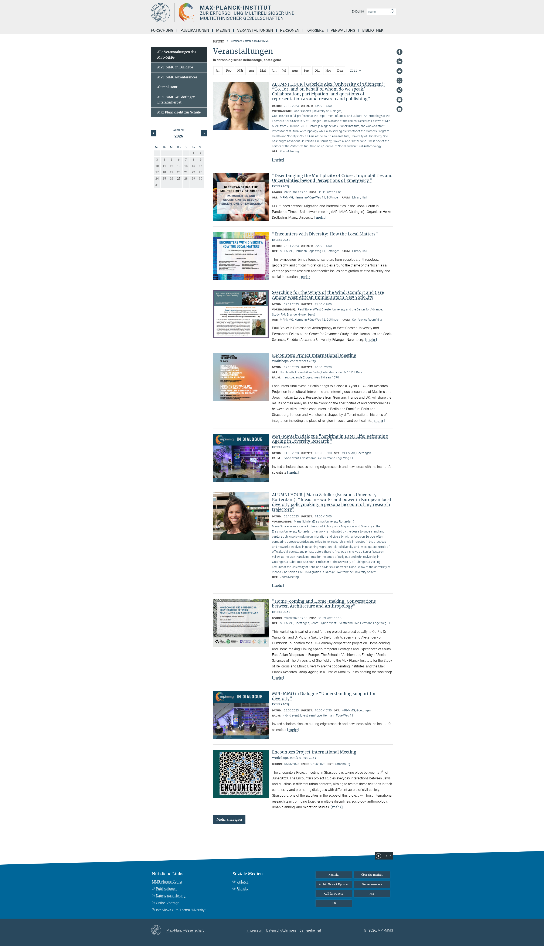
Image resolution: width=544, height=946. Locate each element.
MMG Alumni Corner (167, 881)
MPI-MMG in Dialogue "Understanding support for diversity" (324, 696)
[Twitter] (399, 80)
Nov (329, 70)
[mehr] (278, 160)
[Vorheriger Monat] (204, 133)
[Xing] (399, 90)
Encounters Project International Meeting (314, 355)
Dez (340, 70)
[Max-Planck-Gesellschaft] (158, 930)
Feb (229, 70)
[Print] (399, 109)
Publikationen (166, 889)
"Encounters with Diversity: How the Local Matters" (325, 233)
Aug (295, 70)
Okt (317, 70)
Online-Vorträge (167, 903)
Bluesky (242, 889)
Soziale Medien (248, 873)
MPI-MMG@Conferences (177, 77)
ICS (334, 903)
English (358, 11)
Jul (284, 70)
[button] (229, 819)
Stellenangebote (372, 884)
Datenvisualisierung (171, 896)
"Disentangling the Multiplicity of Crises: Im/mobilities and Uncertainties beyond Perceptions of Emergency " (332, 178)
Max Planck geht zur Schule (179, 112)
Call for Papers (333, 893)
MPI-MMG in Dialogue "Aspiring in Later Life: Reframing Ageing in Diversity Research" (330, 439)
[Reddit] (399, 71)
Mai (263, 70)
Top (387, 856)
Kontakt (334, 874)
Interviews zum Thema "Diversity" (181, 910)
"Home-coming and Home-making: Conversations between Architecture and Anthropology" (324, 604)
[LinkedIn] (399, 61)
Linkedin (243, 881)
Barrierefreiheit (310, 930)
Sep (306, 70)
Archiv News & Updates (333, 884)
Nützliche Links (167, 873)
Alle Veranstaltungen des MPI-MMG (176, 54)
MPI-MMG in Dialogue (175, 67)
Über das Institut (372, 874)
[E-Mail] (399, 99)
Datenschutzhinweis (281, 930)
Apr (251, 70)
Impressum (254, 930)
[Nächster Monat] (153, 133)
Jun (274, 70)
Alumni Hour (167, 87)
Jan (218, 70)
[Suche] (392, 12)
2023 (353, 70)
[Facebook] (399, 52)
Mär (240, 70)
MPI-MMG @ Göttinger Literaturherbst (176, 100)
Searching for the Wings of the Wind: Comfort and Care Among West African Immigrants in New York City (328, 295)
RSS (372, 893)
